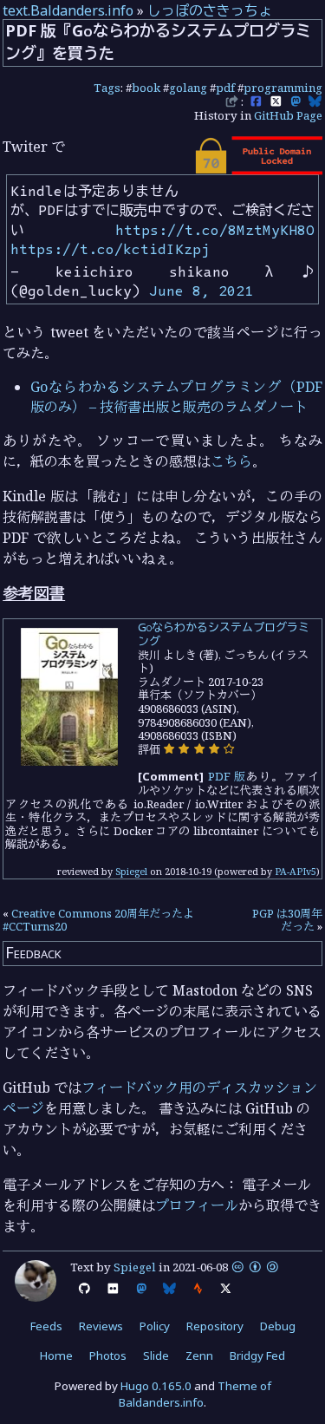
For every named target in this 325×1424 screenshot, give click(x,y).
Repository (215, 1326)
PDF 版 (227, 776)
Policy (155, 1326)
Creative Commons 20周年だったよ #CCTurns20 (98, 920)
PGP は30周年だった (287, 920)
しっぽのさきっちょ (209, 10)
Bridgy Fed (257, 1355)
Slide (156, 1355)
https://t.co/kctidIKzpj (110, 248)
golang (188, 87)
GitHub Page (288, 115)
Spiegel (131, 871)
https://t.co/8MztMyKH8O (215, 229)
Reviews (101, 1326)
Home (56, 1355)
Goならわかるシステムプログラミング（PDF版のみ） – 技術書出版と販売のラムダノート (176, 396)
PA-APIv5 (295, 871)
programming (283, 87)
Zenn (199, 1355)
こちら (231, 461)
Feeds (46, 1326)
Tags (107, 87)
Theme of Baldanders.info (195, 1394)
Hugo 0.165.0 (156, 1386)
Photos (108, 1355)
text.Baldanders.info (68, 10)
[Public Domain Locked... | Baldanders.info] (257, 170)
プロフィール (196, 1205)
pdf (225, 87)
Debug (278, 1326)
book (146, 87)
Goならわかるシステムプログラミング (223, 634)
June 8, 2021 (201, 290)
